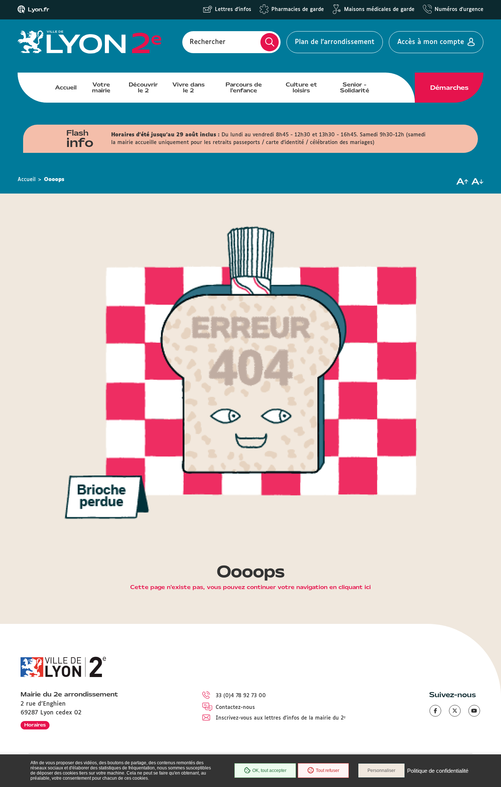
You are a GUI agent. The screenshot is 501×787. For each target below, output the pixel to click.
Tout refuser (327, 770)
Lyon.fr (38, 9)
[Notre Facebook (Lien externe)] (435, 711)
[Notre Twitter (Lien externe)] (455, 711)
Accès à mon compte (430, 42)
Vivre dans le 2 (188, 87)
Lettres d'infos (233, 9)
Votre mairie (101, 87)
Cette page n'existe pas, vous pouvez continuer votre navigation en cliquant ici (250, 587)
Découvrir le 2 (143, 87)
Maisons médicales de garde (379, 9)
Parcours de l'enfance (244, 87)
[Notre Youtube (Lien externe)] (474, 711)
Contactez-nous (235, 707)
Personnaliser (381, 770)
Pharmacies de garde (297, 9)
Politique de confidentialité (437, 771)
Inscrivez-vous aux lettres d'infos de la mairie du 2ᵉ (280, 718)
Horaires (35, 725)
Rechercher (208, 42)
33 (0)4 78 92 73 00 (241, 695)
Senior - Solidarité (354, 87)
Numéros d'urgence (459, 9)
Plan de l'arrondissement (334, 42)
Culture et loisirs (301, 87)
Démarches (449, 87)
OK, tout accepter (269, 770)
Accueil (66, 87)
